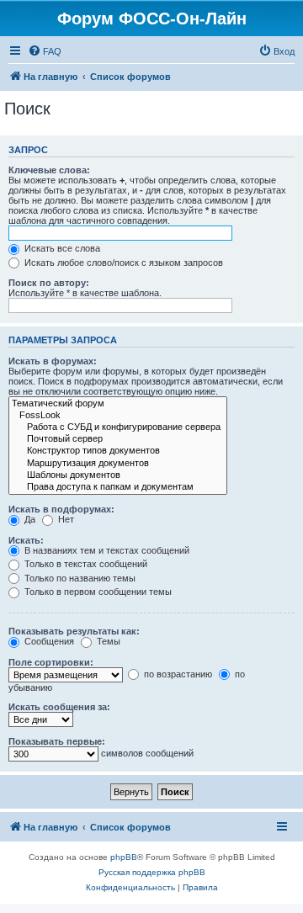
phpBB (123, 857)
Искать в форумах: (52, 361)
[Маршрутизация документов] (118, 464)
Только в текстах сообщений (84, 564)
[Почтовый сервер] (118, 439)
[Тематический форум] (118, 404)
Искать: (26, 540)
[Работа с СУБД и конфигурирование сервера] (118, 427)
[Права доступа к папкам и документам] (118, 487)
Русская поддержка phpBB (151, 872)
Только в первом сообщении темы (97, 592)
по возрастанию (176, 674)
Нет (65, 519)
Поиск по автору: (48, 283)
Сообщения (48, 641)
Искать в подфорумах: (61, 509)
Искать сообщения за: (59, 707)
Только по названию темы (79, 578)
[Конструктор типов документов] (118, 451)
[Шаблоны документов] (118, 475)
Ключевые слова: (49, 170)
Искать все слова (61, 248)
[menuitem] (44, 51)
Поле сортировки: (50, 662)
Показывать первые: (56, 741)
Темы (107, 641)
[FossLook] (118, 416)
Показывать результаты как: (74, 631)
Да (28, 519)
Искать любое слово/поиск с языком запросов (122, 262)
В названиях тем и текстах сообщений (105, 550)
